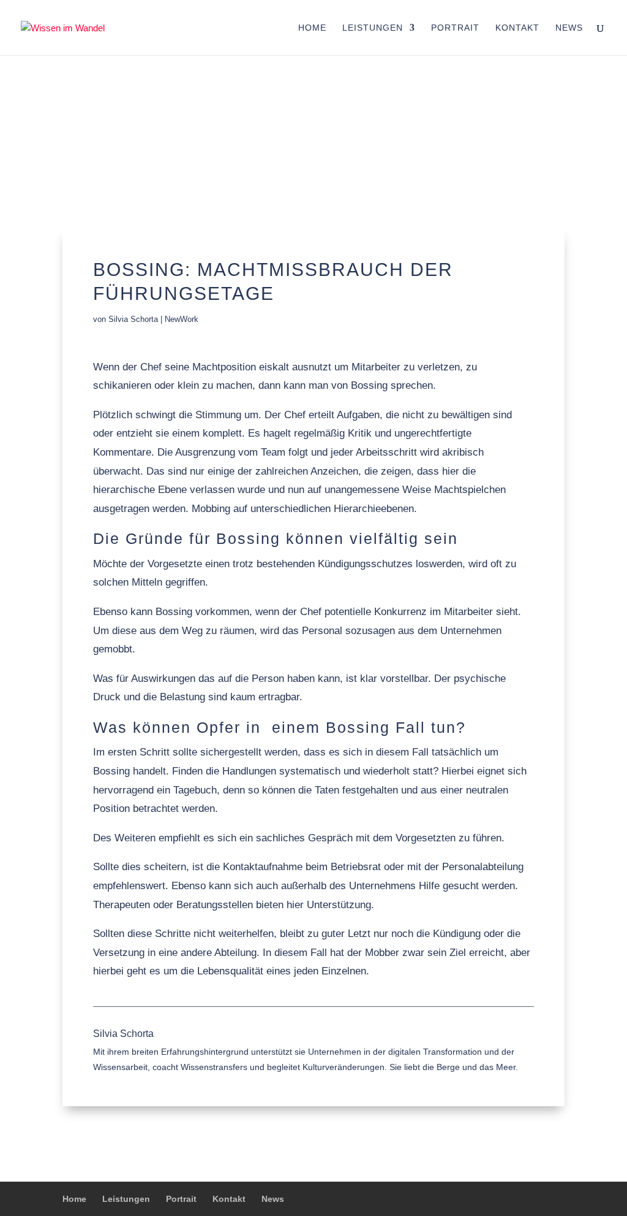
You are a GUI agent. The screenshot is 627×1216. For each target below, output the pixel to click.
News (569, 28)
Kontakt (517, 28)
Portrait (455, 28)
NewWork (181, 319)
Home (312, 28)
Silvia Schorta (133, 319)
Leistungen (372, 28)
